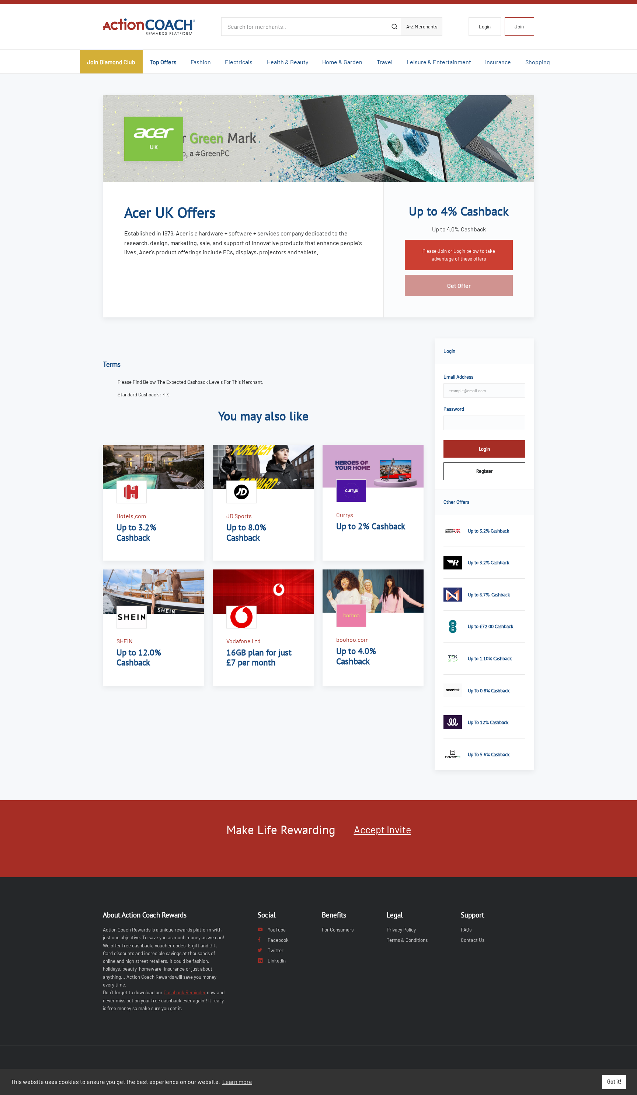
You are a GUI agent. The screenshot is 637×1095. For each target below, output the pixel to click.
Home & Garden (342, 61)
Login (485, 27)
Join (519, 27)
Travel (385, 61)
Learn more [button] (237, 1081)
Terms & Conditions (407, 940)
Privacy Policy (401, 930)
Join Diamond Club (111, 61)
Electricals (239, 61)
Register (484, 471)
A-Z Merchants (421, 27)
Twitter (275, 950)
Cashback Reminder (185, 992)
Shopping (537, 61)
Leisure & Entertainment (439, 61)
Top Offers (163, 61)
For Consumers (338, 930)
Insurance (498, 61)
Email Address (458, 377)
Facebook (278, 940)
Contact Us (472, 940)
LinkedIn (277, 961)
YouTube (277, 930)
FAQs (466, 930)
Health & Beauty (287, 61)
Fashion (201, 61)
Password (453, 409)
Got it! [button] (614, 1081)
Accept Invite (382, 829)
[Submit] (394, 26)
